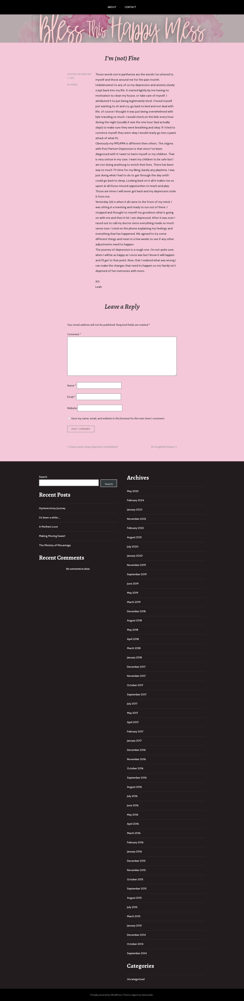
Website (72, 408)
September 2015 (136, 888)
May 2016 (132, 814)
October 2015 (135, 879)
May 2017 (132, 712)
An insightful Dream (162, 446)
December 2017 (136, 666)
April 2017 (133, 722)
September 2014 (137, 953)
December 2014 (136, 934)
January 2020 (135, 555)
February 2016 (135, 842)
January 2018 (134, 657)
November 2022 (136, 518)
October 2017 (135, 685)
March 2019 (134, 602)
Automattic (147, 994)
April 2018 (133, 639)
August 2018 (134, 620)
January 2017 (134, 740)
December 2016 (136, 749)
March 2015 (133, 916)
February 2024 (135, 500)
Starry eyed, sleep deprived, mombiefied (94, 446)
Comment (74, 334)
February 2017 (135, 731)
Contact (130, 7)
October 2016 (135, 768)
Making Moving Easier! (52, 536)
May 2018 (132, 629)
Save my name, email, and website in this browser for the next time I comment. (118, 418)
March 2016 (133, 833)
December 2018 (136, 611)
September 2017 (136, 694)
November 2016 (136, 759)
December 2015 (136, 860)
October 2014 (135, 944)
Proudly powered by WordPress (106, 994)
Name (71, 385)
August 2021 (134, 537)
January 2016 (134, 851)
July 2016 (132, 796)
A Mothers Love (48, 526)
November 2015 (136, 870)
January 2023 (134, 509)
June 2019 (133, 583)
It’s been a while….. (49, 517)
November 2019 (136, 565)
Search (43, 476)
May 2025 (132, 491)
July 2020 (132, 546)
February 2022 (135, 528)
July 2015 (132, 907)
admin (73, 84)
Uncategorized (136, 979)
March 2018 (134, 648)
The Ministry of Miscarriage (55, 545)
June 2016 (132, 805)
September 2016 (137, 777)
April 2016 (133, 823)
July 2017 (132, 703)
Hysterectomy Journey (52, 508)
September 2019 (137, 574)
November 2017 (136, 675)
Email (71, 396)
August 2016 (134, 787)
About (112, 7)
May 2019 (132, 592)
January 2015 (134, 925)
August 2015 (134, 897)
